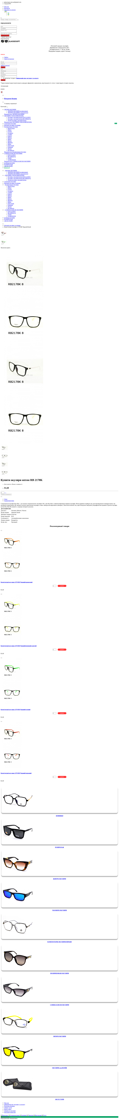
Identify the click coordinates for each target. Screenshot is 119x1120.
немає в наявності (6, 494)
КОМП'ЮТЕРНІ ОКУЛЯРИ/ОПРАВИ (59, 942)
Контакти (7, 8)
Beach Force (11, 128)
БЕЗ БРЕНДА (12, 156)
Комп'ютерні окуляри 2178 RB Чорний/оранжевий (16, 582)
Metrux (10, 141)
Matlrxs (10, 138)
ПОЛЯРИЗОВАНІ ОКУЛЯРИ (59, 973)
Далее (3, 80)
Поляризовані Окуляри (11, 127)
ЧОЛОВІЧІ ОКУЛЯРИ (59, 910)
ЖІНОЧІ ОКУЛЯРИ (59, 879)
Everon (10, 131)
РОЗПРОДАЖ (8, 164)
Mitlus (9, 144)
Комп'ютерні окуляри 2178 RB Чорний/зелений (15, 709)
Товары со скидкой (10, 1111)
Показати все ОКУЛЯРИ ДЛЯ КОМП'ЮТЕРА (18, 122)
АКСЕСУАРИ (8, 166)
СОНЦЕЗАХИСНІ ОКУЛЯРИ (13, 153)
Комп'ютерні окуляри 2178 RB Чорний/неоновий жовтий (19, 646)
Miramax (10, 142)
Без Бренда (11, 150)
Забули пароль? (5, 65)
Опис (5, 499)
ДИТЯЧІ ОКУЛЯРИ (10, 109)
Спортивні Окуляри (10, 123)
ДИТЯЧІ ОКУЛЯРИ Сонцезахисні (18, 112)
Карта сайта (7, 1109)
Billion (9, 130)
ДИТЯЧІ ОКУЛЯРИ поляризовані (18, 111)
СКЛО (10, 158)
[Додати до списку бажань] (1, 496)
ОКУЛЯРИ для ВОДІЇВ (59, 1068)
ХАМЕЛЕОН (12, 160)
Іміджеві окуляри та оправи (12, 125)
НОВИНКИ (59, 816)
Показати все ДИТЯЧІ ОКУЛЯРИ (14, 114)
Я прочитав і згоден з (20, 78)
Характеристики (9, 500)
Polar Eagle (11, 145)
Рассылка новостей (10, 1112)
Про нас (6, 6)
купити (62, 586)
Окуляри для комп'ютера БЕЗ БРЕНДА (19, 119)
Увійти (6, 57)
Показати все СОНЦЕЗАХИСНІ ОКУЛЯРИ (17, 161)
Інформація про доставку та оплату (14, 1104)
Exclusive (10, 133)
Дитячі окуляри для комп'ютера (17, 120)
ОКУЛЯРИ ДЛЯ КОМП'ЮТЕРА (14, 116)
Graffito (10, 134)
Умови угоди (8, 1107)
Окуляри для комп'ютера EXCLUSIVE (19, 117)
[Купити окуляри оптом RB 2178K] (5, 451)
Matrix (9, 139)
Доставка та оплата (10, 10)
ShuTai (10, 149)
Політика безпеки (9, 1106)
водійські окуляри (9, 163)
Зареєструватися (9, 59)
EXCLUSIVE (12, 155)
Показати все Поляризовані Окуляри (15, 152)
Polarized (10, 147)
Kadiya (10, 136)
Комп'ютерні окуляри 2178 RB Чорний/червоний (16, 773)
